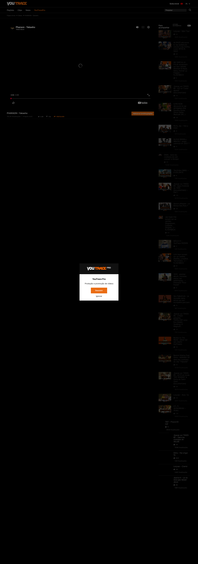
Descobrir (99, 290)
